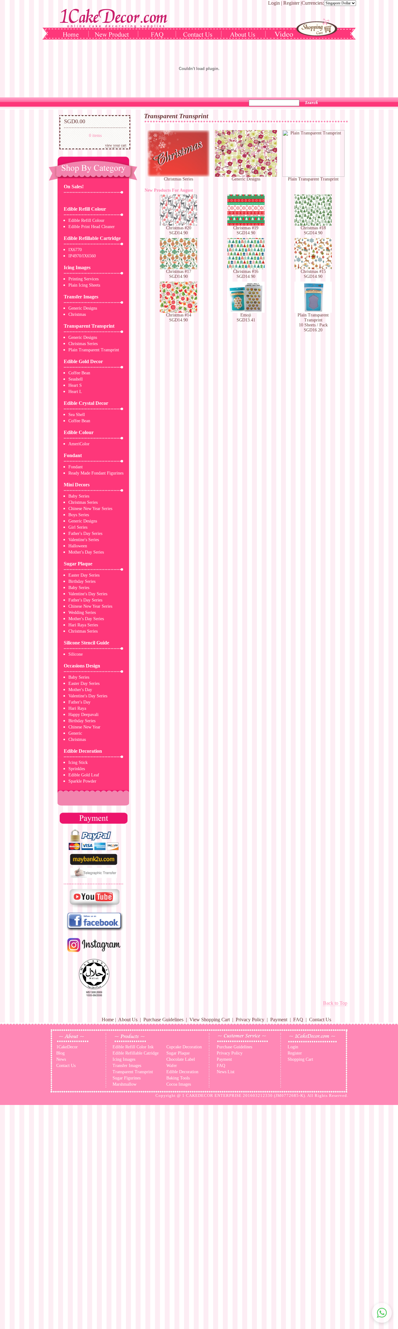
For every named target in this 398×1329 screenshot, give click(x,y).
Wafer (171, 1065)
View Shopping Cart (209, 1019)
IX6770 (75, 249)
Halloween (77, 546)
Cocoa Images (178, 1084)
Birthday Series (81, 581)
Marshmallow (125, 1084)
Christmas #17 (178, 271)
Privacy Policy (250, 1019)
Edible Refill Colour (85, 209)
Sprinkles (76, 768)
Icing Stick (78, 762)
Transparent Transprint (89, 326)
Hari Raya (77, 708)
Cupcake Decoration (184, 1047)
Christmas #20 (178, 228)
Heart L (75, 391)
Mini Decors (77, 484)
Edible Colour (79, 432)
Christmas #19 (245, 228)
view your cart (115, 145)
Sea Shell (76, 414)
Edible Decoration (83, 751)
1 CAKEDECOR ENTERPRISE (212, 1095)
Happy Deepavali (83, 714)
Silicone (75, 654)
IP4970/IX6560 (82, 256)
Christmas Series (83, 343)
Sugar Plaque (78, 563)
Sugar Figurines (127, 1078)
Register (291, 3)
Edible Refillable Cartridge (92, 238)
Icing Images (77, 267)
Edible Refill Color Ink (133, 1047)
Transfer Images (81, 296)
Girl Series (77, 527)
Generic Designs (82, 308)
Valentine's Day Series (87, 594)
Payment (278, 1019)
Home (108, 1019)
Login (274, 3)
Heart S (75, 385)
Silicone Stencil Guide (86, 642)
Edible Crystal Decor (86, 403)
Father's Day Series (85, 533)
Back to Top (335, 1003)
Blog (60, 1053)
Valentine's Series (83, 539)
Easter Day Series (84, 575)
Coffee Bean (79, 373)
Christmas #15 (313, 271)
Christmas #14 (178, 315)
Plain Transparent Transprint (93, 350)
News (61, 1059)
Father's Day (79, 702)
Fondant (73, 455)
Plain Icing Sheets (84, 285)
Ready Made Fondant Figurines (95, 473)
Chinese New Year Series (90, 508)
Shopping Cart (300, 1059)
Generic (75, 733)
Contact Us (320, 1019)
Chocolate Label (180, 1059)
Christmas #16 (245, 271)
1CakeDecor (67, 1047)
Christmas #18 (313, 228)
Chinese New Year (84, 727)
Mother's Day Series (86, 552)
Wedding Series (82, 612)
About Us (127, 1019)
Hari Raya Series (83, 625)
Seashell (75, 379)
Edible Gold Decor (83, 361)
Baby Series (78, 496)
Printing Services (83, 279)
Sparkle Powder (82, 781)
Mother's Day (80, 689)
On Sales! (74, 186)
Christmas (77, 314)
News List (225, 1071)
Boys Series (78, 514)
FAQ (298, 1019)
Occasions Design (82, 665)
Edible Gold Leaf (83, 775)
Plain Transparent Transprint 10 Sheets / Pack (313, 320)
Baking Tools (178, 1078)
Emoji (245, 315)
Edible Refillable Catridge (136, 1053)
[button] (382, 1313)
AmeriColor (79, 444)
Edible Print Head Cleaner (91, 226)
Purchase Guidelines (163, 1019)
